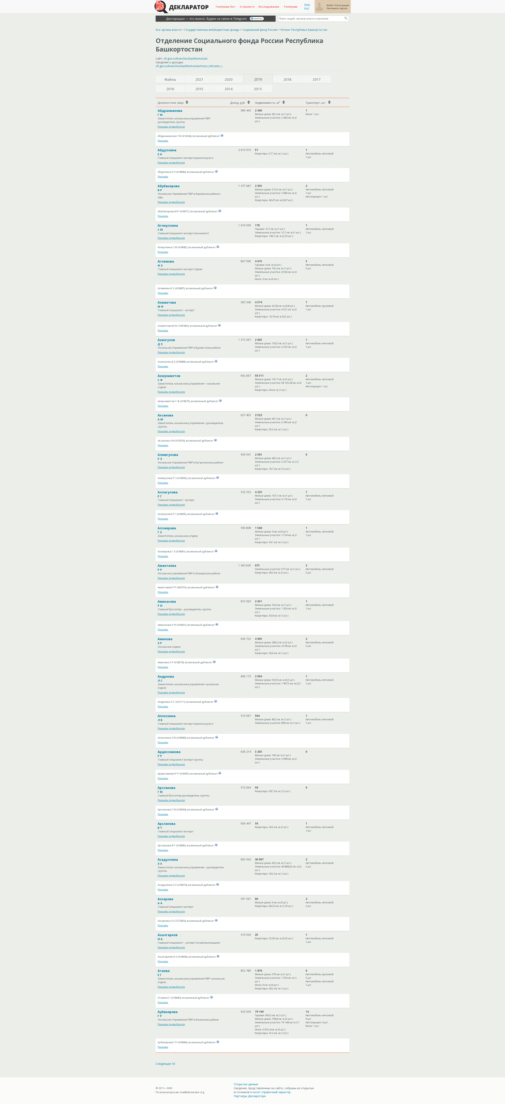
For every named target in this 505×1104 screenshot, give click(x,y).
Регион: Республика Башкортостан (303, 30)
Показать (163, 140)
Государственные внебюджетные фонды (211, 30)
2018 (287, 79)
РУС (307, 8)
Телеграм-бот (225, 6)
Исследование (268, 6)
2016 (170, 89)
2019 (258, 79)
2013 (258, 89)
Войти (330, 5)
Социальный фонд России (259, 30)
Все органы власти (168, 30)
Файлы (170, 79)
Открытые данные (246, 1084)
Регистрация (342, 5)
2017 (317, 79)
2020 (229, 79)
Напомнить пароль (337, 8)
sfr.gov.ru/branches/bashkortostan (186, 58)
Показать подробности (171, 126)
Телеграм (290, 6)
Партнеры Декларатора (250, 1096)
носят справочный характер (272, 1092)
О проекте (247, 6)
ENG (307, 5)
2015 (199, 89)
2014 (229, 89)
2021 (199, 79)
